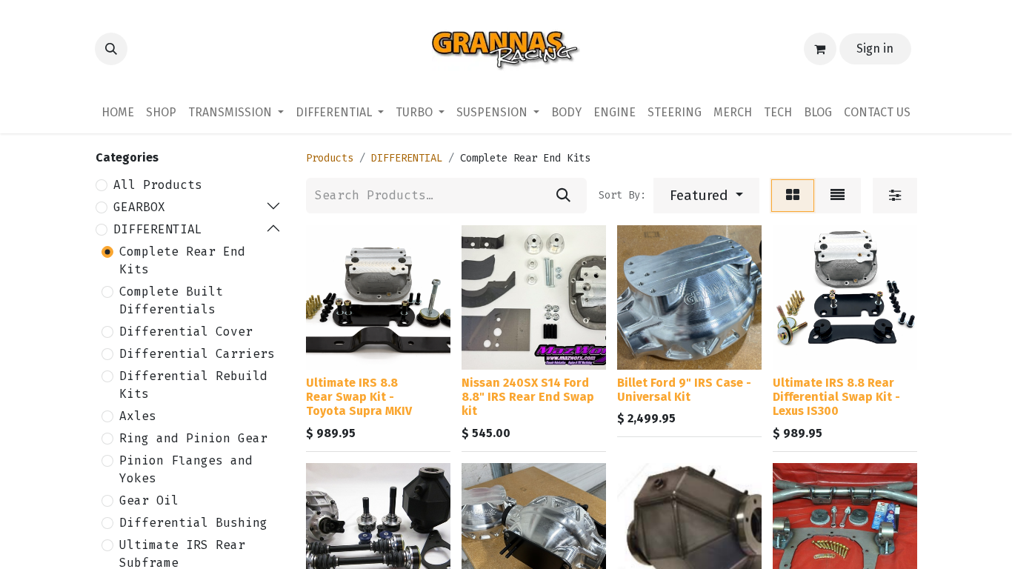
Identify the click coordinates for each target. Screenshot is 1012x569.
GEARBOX (139, 207)
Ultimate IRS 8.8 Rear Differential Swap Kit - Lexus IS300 (836, 397)
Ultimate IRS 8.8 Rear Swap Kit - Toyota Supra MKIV (359, 397)
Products (329, 158)
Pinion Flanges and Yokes (186, 469)
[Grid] (793, 195)
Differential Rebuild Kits (193, 385)
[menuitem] (118, 112)
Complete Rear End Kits (182, 260)
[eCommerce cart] (820, 49)
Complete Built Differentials (171, 300)
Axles (137, 416)
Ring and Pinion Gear (193, 438)
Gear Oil (149, 500)
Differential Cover (186, 331)
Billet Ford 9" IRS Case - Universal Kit (684, 390)
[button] (111, 49)
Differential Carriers (197, 354)
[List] (837, 195)
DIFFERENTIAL (157, 229)
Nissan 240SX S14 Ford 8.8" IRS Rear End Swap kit (528, 397)
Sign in (874, 48)
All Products (157, 185)
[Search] (563, 195)
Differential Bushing (193, 522)
